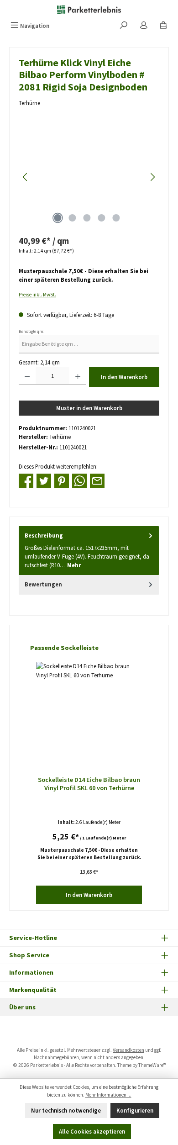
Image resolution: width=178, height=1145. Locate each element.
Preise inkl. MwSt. (37, 294)
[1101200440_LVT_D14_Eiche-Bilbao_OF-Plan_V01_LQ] (89, 177)
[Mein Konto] (144, 25)
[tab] (89, 550)
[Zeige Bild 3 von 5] (86, 218)
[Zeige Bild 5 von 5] (116, 218)
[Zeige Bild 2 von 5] (72, 218)
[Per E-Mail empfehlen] (97, 480)
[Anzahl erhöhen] (77, 376)
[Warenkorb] (163, 25)
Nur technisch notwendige (66, 1110)
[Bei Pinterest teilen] (61, 480)
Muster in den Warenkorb (89, 408)
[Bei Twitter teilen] (44, 480)
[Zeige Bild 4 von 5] (101, 218)
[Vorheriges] (25, 177)
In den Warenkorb (124, 376)
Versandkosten (128, 1050)
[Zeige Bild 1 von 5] (57, 218)
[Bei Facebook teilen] (26, 480)
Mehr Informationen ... (108, 1095)
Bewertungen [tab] (43, 584)
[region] (89, 177)
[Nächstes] (152, 177)
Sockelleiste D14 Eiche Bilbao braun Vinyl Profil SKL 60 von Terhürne (89, 784)
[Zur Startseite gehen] (89, 9)
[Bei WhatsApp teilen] (79, 480)
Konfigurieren (134, 1110)
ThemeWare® (152, 1065)
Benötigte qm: (31, 331)
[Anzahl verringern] (27, 376)
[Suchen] (124, 25)
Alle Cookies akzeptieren (92, 1131)
